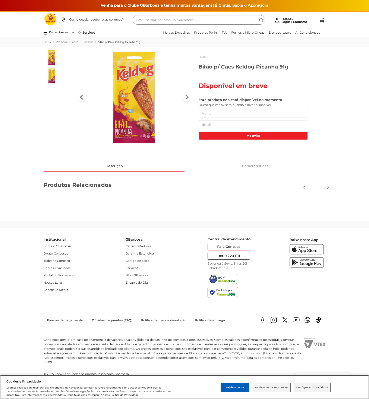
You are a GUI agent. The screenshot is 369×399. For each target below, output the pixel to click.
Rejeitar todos (235, 387)
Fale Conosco (228, 247)
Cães (75, 41)
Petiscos (87, 41)
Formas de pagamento (65, 320)
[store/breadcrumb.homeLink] (48, 42)
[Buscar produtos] (261, 19)
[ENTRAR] (294, 20)
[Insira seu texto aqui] (307, 320)
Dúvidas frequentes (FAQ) (112, 320)
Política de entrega (210, 320)
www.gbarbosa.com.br (137, 358)
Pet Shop (62, 41)
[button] (92, 19)
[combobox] (199, 20)
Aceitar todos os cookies (271, 387)
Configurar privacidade (312, 387)
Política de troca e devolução (163, 320)
